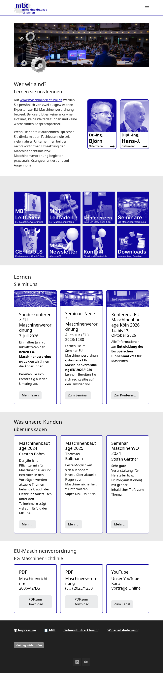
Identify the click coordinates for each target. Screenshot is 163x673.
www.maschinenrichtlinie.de (41, 100)
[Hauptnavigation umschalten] (147, 8)
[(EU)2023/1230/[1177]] (30, 207)
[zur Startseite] (30, 7)
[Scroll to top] (154, 664)
